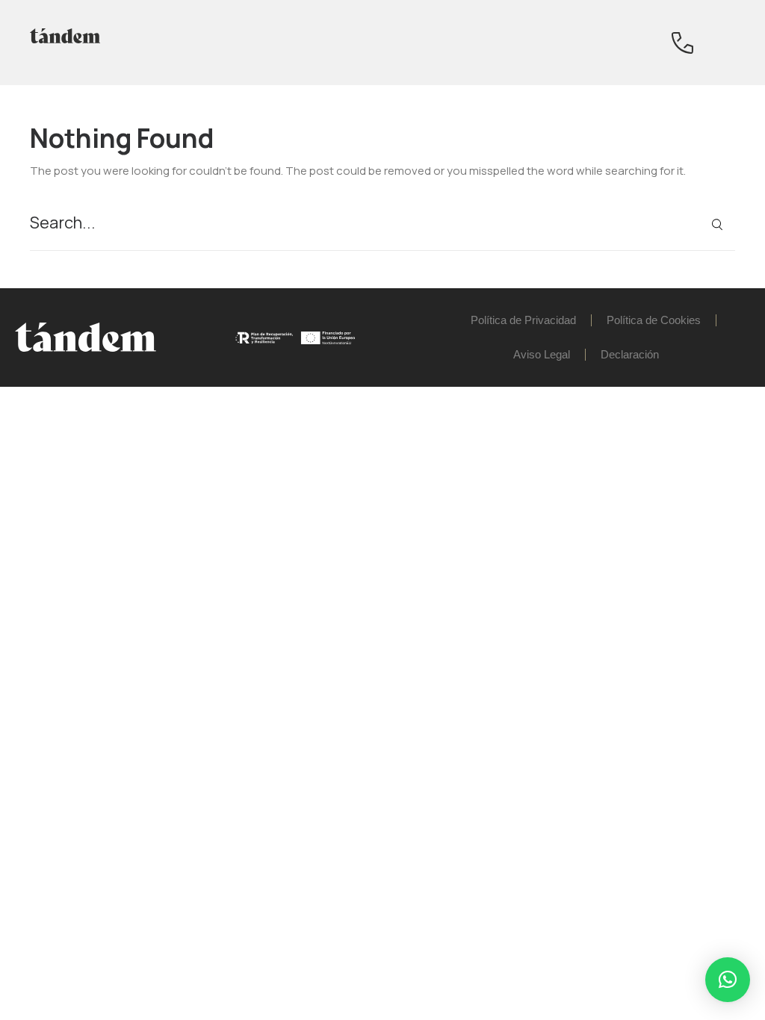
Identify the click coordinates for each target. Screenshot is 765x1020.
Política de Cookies (654, 320)
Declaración (630, 354)
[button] (727, 979)
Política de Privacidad (523, 320)
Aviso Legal (541, 354)
